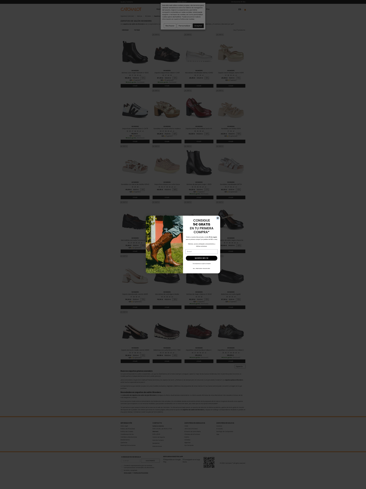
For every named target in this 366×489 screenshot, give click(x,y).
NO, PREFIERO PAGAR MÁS (201, 268)
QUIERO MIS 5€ (201, 258)
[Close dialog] (217, 218)
